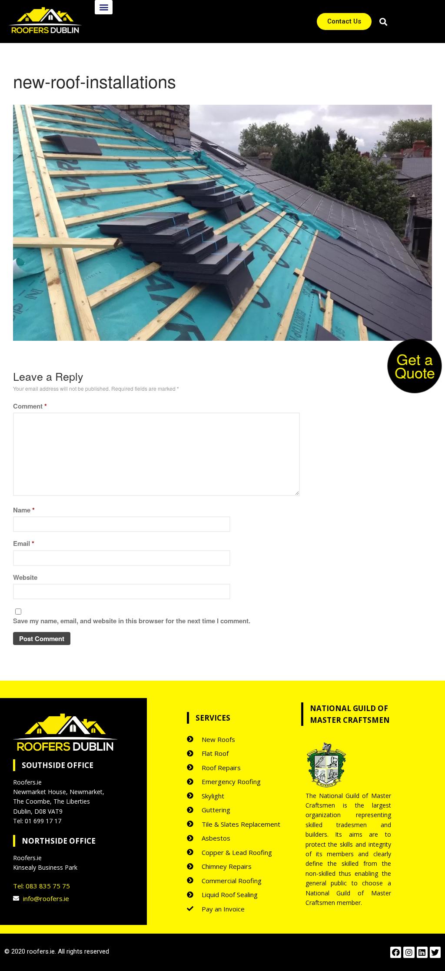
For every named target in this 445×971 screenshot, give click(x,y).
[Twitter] (435, 952)
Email (23, 543)
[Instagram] (408, 952)
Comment (30, 406)
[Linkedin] (422, 952)
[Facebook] (395, 952)
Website (25, 577)
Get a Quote (415, 365)
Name (24, 510)
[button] (104, 7)
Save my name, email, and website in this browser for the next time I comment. (131, 620)
